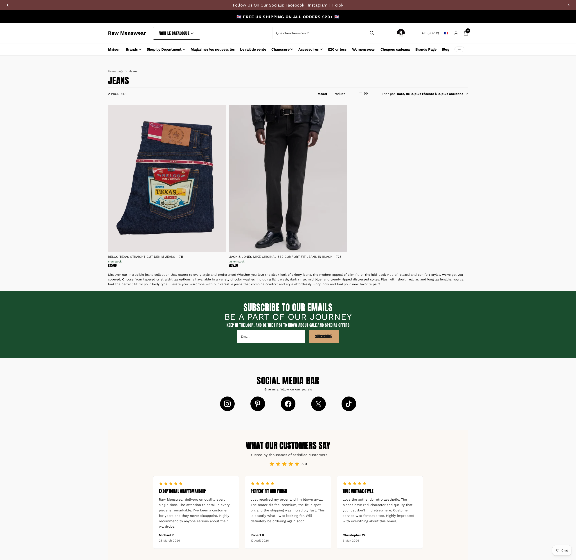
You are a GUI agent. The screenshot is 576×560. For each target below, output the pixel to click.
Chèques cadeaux (395, 49)
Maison (114, 49)
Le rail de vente (253, 49)
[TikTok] (349, 403)
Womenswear (363, 49)
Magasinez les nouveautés (213, 49)
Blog (445, 49)
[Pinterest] (257, 403)
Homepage (115, 71)
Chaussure (280, 49)
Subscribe (324, 336)
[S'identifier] (456, 33)
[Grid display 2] (366, 94)
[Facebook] (288, 403)
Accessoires (308, 49)
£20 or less (337, 49)
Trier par (388, 94)
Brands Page (425, 49)
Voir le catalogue (174, 33)
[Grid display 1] (360, 94)
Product (339, 94)
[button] (7, 5)
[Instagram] (227, 403)
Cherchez (372, 33)
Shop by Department (164, 49)
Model (322, 94)
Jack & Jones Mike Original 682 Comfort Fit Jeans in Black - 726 (285, 256)
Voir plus (459, 49)
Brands (132, 49)
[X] (318, 403)
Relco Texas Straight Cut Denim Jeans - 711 (145, 256)
